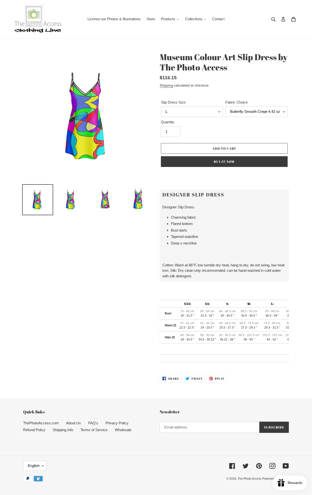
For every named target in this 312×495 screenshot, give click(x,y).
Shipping (166, 85)
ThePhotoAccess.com (41, 423)
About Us (73, 423)
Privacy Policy (117, 423)
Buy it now (224, 161)
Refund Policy (34, 430)
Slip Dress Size (173, 102)
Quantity (167, 122)
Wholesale (123, 430)
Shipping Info (63, 430)
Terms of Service (93, 430)
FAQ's (93, 423)
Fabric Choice (236, 102)
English (33, 466)
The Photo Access (249, 478)
